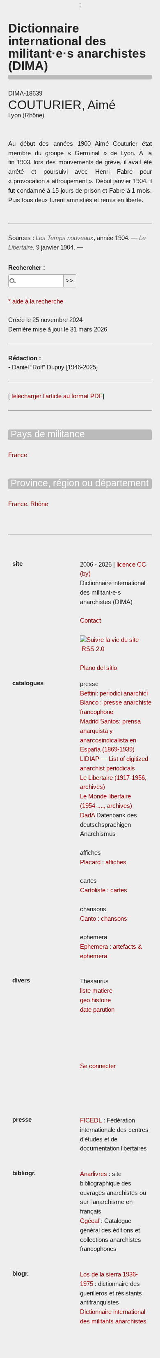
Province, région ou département (78, 483)
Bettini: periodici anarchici (114, 693)
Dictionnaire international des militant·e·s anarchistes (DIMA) (77, 46)
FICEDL (91, 1120)
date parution (97, 1009)
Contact (90, 620)
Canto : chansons (103, 918)
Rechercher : (26, 267)
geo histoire (95, 999)
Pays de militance (46, 434)
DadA (87, 815)
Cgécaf (89, 1220)
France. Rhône (28, 503)
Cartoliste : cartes (103, 890)
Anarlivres (93, 1173)
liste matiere (96, 990)
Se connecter (98, 1065)
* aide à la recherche (35, 301)
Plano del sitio (98, 667)
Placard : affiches (103, 862)
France (17, 454)
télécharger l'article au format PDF (56, 395)
